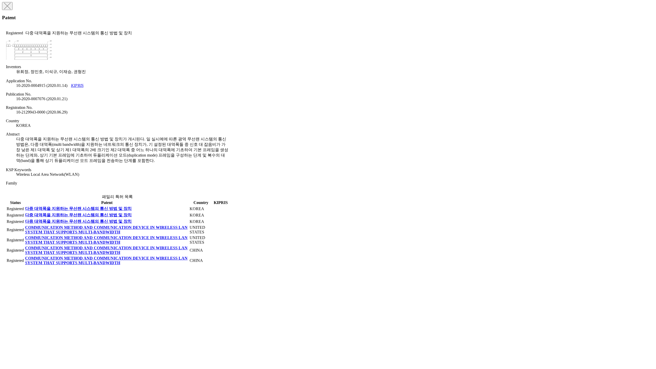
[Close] (7, 6)
